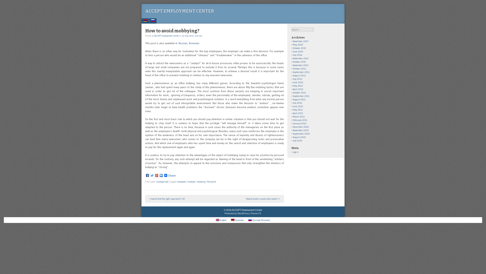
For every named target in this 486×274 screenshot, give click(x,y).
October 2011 (299, 92)
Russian (183, 43)
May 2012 (298, 85)
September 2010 (301, 133)
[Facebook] (147, 175)
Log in (295, 152)
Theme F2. (256, 213)
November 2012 (300, 65)
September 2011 (301, 96)
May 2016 (298, 44)
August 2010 (299, 137)
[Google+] (156, 175)
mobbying (201, 181)
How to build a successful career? (263, 198)
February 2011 (300, 120)
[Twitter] (152, 175)
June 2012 (298, 82)
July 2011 (297, 102)
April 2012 (298, 89)
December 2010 (301, 126)
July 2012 (297, 78)
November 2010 (301, 130)
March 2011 (299, 116)
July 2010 (297, 140)
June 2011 (298, 106)
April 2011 (298, 113)
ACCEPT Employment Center (179, 11)
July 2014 (297, 54)
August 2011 (299, 99)
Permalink (211, 181)
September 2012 (301, 72)
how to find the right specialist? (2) (167, 198)
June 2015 (298, 51)
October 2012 (299, 68)
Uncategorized (162, 181)
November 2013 (300, 58)
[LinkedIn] (161, 175)
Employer (191, 181)
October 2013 (299, 61)
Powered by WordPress (237, 213)
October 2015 (299, 48)
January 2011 (299, 123)
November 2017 (300, 41)
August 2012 (299, 75)
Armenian (194, 43)
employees (181, 181)
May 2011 (298, 109)
